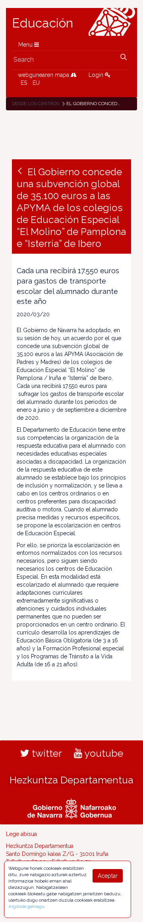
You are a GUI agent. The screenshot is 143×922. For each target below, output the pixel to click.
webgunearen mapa (44, 75)
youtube (102, 753)
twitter (45, 753)
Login (97, 75)
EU (36, 83)
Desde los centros (35, 103)
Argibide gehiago (26, 906)
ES (24, 83)
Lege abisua (21, 834)
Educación (42, 23)
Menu (26, 44)
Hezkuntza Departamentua (71, 780)
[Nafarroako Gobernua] (71, 808)
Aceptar (108, 876)
